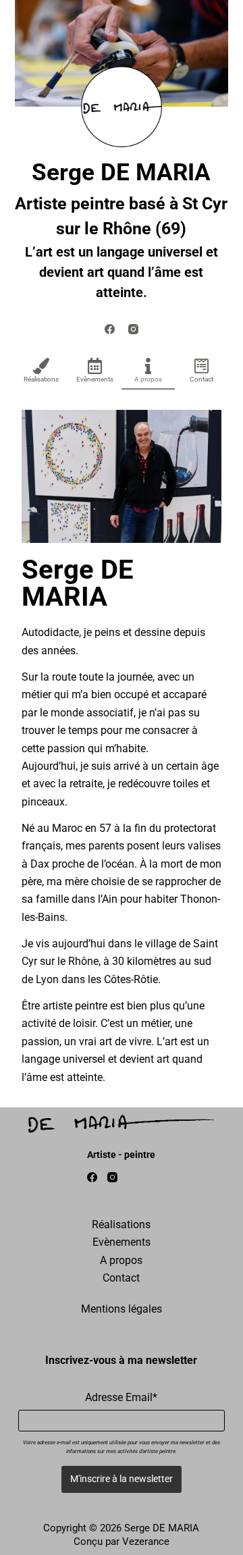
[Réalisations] (41, 366)
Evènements (94, 379)
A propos (148, 379)
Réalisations (41, 379)
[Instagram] (133, 329)
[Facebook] (110, 329)
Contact (201, 379)
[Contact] (202, 366)
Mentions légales (121, 1308)
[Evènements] (94, 366)
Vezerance (145, 1541)
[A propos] (148, 366)
